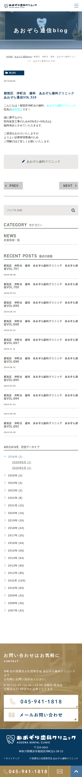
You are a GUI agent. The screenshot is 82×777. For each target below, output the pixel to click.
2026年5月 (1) (21, 467)
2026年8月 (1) (21, 462)
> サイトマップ (11, 758)
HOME (9, 57)
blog (12, 72)
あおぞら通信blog (23, 57)
